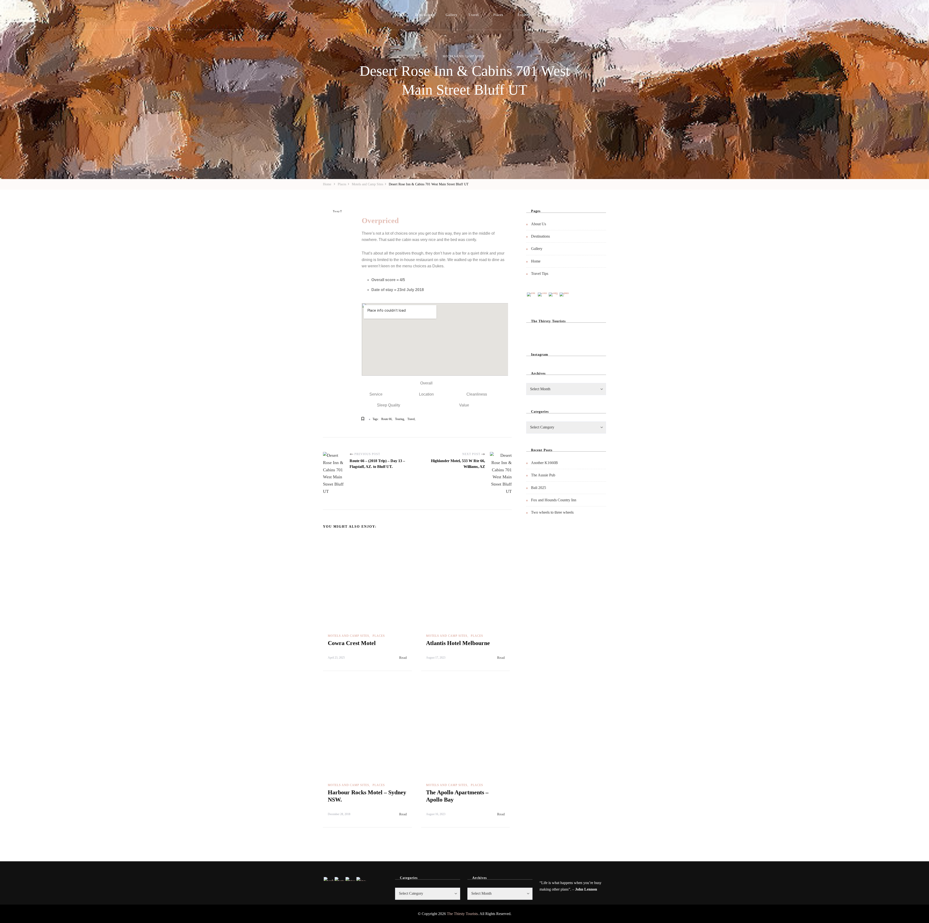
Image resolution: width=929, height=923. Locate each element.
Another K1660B (544, 463)
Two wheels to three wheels (552, 512)
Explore (524, 15)
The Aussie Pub (543, 475)
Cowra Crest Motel (352, 643)
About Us (538, 224)
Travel (473, 15)
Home (399, 15)
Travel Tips (539, 273)
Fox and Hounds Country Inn (553, 500)
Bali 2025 (538, 488)
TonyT (337, 211)
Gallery (451, 15)
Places (498, 15)
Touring (399, 419)
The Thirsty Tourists (462, 914)
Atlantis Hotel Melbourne (458, 643)
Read (403, 658)
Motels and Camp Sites (463, 56)
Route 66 (386, 419)
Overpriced (380, 220)
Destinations (425, 15)
